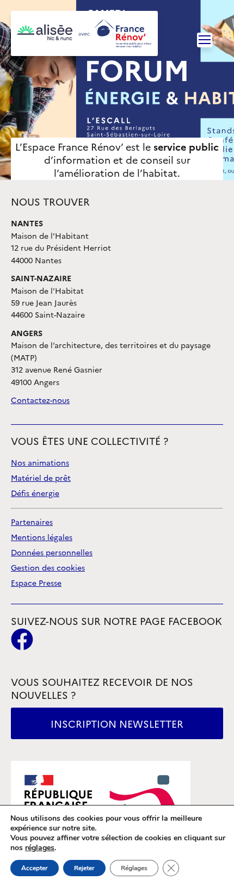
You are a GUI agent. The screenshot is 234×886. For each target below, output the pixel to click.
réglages (39, 848)
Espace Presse (36, 583)
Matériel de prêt (41, 478)
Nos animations (40, 463)
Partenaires (32, 522)
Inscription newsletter (117, 724)
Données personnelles (52, 553)
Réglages (134, 868)
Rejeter (84, 868)
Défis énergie (35, 493)
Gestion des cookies (48, 568)
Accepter (34, 868)
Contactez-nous (40, 400)
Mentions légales (41, 537)
